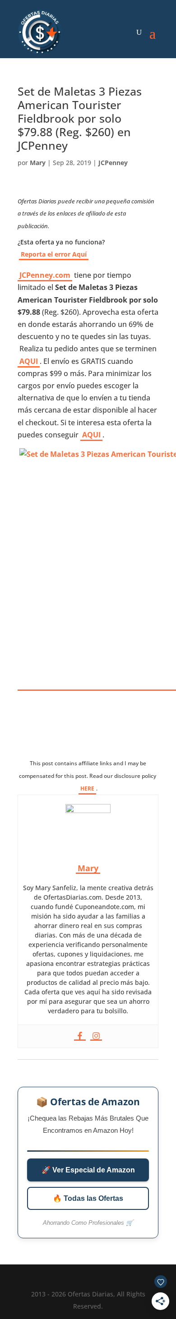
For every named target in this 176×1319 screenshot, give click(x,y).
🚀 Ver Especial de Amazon (88, 1170)
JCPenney (113, 162)
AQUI (28, 361)
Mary (38, 162)
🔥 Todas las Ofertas (88, 1198)
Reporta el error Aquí (54, 254)
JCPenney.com (44, 275)
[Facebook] (80, 1036)
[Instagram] (96, 1036)
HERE (87, 788)
